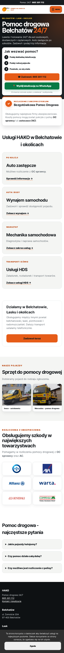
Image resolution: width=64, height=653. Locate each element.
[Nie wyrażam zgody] (60, 641)
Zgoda (33, 646)
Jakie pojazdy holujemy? (22, 544)
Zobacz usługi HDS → (18, 282)
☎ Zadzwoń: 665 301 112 (32, 76)
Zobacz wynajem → (17, 213)
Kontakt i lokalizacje (11, 601)
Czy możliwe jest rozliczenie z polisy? (30, 568)
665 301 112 (38, 2)
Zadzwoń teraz (32, 338)
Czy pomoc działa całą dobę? (25, 556)
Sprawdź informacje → (19, 178)
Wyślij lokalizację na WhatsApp (32, 85)
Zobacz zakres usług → (19, 247)
